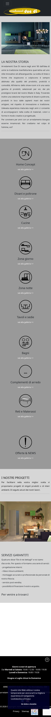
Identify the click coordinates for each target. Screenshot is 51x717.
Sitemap (25, 711)
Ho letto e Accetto (28, 704)
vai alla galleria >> (25, 169)
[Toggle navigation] (7, 3)
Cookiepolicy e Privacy (21, 698)
